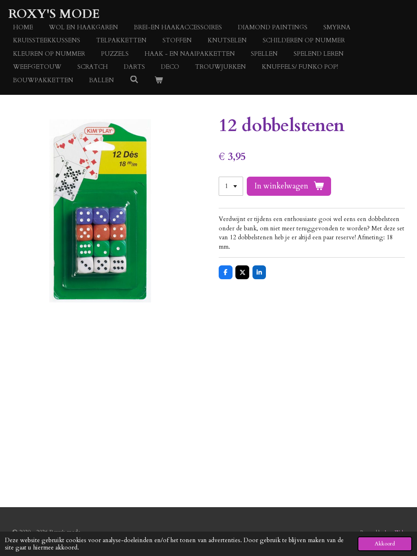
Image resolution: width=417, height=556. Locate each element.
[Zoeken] (134, 80)
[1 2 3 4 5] (231, 186)
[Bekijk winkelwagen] (158, 80)
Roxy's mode (54, 14)
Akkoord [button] (385, 543)
